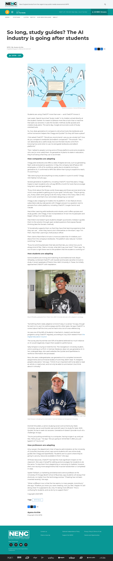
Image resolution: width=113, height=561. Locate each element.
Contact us (44, 531)
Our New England (44, 17)
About (55, 17)
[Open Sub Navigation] (10, 17)
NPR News (37, 500)
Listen (26, 17)
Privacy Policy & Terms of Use (92, 531)
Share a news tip (45, 535)
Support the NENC (67, 535)
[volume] (12, 12)
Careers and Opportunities (91, 535)
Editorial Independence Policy (71, 531)
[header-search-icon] (105, 4)
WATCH (32, 17)
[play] (7, 12)
